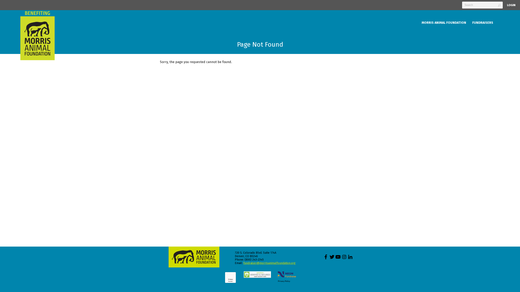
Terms (230, 281)
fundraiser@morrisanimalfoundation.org (269, 263)
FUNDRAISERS (482, 23)
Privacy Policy (284, 281)
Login (511, 5)
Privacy (230, 279)
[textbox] (482, 5)
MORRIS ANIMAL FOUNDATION (444, 23)
